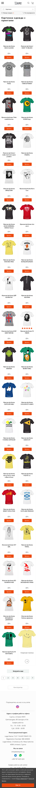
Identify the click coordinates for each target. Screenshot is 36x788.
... (27, 678)
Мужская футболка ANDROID (9, 367)
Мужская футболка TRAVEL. (27, 546)
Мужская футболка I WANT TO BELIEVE (27, 47)
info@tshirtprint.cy (18, 752)
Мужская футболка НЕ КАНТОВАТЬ (9, 652)
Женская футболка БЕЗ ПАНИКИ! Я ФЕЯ (9, 581)
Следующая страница (27, 653)
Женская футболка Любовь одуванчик (27, 617)
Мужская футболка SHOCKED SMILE (9, 261)
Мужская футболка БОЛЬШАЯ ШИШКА (27, 261)
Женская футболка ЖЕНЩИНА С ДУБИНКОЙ (9, 618)
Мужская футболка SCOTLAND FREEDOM (27, 510)
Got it (18, 785)
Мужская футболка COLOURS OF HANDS (27, 403)
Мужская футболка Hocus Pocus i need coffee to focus (9, 475)
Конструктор (18, 687)
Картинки (8, 9)
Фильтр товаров (8, 13)
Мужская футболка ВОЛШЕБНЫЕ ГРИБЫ (27, 581)
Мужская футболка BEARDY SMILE (27, 367)
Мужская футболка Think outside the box (9, 118)
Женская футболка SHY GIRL (9, 546)
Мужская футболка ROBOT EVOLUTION (9, 510)
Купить (9, 57)
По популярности (29, 13)
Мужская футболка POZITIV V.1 (27, 474)
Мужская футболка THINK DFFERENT (27, 82)
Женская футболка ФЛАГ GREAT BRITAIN (8, 332)
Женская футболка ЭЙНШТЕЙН (9, 189)
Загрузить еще (18, 671)
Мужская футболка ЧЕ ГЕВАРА (27, 332)
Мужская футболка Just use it (27, 225)
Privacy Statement (21, 778)
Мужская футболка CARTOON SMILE (9, 403)
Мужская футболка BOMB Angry (27, 118)
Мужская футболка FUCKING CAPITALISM (9, 439)
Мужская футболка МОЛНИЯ (27, 296)
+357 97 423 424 (18, 759)
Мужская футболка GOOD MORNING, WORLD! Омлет (9, 226)
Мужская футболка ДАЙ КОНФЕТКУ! (9, 296)
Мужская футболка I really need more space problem (9, 154)
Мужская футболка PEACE (9, 82)
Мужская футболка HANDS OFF (27, 439)
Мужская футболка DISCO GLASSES (9, 47)
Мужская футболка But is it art (27, 189)
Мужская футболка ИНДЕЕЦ (27, 154)
